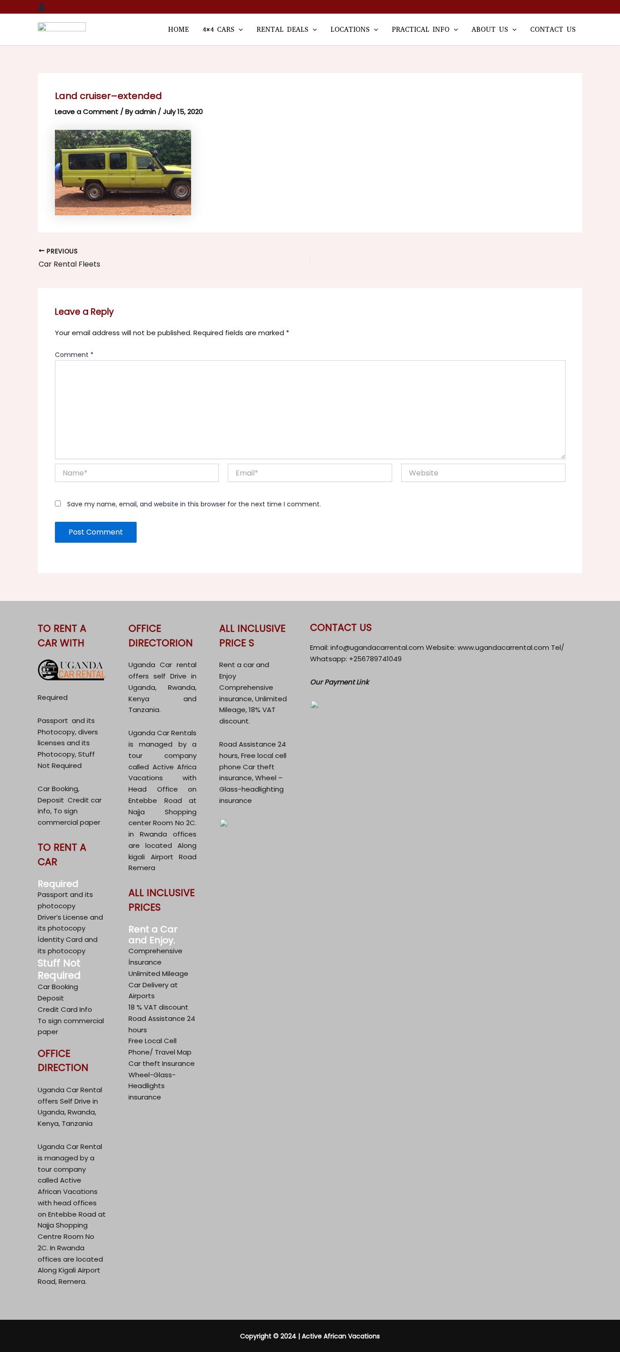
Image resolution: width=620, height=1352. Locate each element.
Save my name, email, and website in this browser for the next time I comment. (194, 504)
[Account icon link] (42, 7)
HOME (178, 29)
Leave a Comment (86, 111)
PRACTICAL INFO (420, 29)
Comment (74, 354)
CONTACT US (553, 29)
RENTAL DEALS (282, 29)
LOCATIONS (349, 29)
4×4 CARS (218, 29)
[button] (238, 29)
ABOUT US (490, 29)
